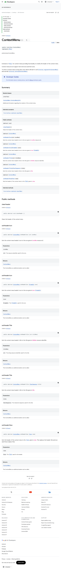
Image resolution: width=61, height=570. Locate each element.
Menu (10, 49)
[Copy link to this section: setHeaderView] (13, 425)
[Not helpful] (58, 12)
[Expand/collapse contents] (10, 17)
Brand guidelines (16, 559)
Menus (31, 80)
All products (5, 553)
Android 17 (4, 520)
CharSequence (17, 168)
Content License (43, 483)
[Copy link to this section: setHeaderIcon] (13, 226)
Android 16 (4, 522)
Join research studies (46, 527)
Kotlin (53, 42)
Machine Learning (25, 502)
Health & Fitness (25, 504)
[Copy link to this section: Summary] (11, 88)
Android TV (44, 509)
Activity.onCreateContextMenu (18, 71)
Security (4, 504)
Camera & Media (25, 507)
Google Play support (46, 525)
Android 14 (4, 527)
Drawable (14, 147)
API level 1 (8, 35)
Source (3, 507)
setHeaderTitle (7, 158)
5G (22, 511)
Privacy (23, 509)
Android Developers (6, 12)
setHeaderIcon (7, 137)
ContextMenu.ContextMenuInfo (11, 100)
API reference (6, 7)
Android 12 (4, 532)
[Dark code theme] (58, 212)
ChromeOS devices (46, 504)
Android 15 (4, 525)
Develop (14, 12)
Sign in (57, 1)
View (13, 178)
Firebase (4, 549)
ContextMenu (12, 133)
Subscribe (21, 562)
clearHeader (6, 127)
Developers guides (25, 524)
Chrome (4, 546)
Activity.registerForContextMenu (48, 69)
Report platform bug (46, 520)
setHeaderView (7, 178)
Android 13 (4, 530)
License (8, 559)
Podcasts (4, 514)
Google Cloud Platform (7, 551)
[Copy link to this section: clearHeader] (11, 204)
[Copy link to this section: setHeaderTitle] (13, 325)
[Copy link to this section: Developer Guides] (20, 77)
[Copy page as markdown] (26, 40)
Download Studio (25, 529)
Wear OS (43, 502)
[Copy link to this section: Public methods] (16, 199)
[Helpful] (56, 12)
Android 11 (4, 534)
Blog (3, 511)
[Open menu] (2, 2)
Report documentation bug (47, 522)
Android (4, 500)
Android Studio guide (26, 522)
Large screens (44, 500)
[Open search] (39, 2)
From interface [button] (13, 113)
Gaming (23, 500)
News (3, 509)
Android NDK (24, 531)
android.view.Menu (16, 113)
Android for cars (45, 507)
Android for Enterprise (7, 502)
